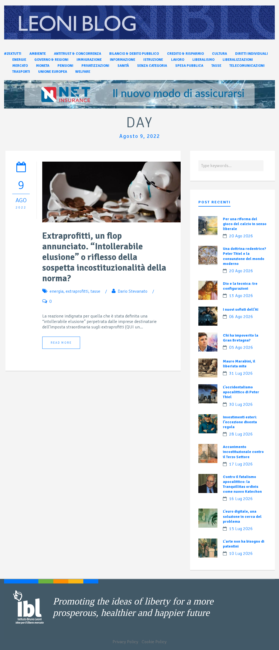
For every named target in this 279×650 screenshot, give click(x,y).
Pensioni (65, 66)
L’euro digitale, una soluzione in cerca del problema (242, 516)
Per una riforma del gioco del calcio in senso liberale (244, 224)
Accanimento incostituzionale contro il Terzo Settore (243, 452)
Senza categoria (152, 66)
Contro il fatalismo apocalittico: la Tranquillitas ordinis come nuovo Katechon (242, 484)
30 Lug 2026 (241, 404)
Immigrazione (89, 60)
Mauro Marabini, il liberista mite (239, 363)
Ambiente (37, 54)
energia (56, 291)
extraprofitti (77, 291)
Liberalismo (203, 60)
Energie (19, 60)
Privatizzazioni (95, 66)
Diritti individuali (251, 54)
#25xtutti (12, 54)
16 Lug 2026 (241, 498)
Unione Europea (52, 71)
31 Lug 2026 (241, 373)
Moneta (42, 66)
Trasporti (21, 71)
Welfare (82, 71)
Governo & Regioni (51, 60)
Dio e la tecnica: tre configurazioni (240, 286)
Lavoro (177, 60)
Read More (61, 342)
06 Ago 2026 (241, 316)
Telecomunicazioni (247, 66)
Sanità (123, 66)
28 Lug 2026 (241, 434)
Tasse (216, 66)
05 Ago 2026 (241, 347)
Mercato (20, 66)
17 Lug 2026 (241, 464)
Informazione (122, 60)
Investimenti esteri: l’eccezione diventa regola (240, 422)
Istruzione (153, 60)
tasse (95, 291)
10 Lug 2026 (241, 553)
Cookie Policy (154, 642)
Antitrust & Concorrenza (77, 54)
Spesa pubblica (189, 66)
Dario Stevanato (132, 291)
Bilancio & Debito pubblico (134, 54)
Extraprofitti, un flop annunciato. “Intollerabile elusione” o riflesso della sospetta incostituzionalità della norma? (104, 257)
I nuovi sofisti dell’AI (240, 309)
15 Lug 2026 (241, 528)
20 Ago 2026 (241, 236)
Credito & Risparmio (185, 54)
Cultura (219, 54)
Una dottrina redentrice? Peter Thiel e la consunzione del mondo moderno (244, 256)
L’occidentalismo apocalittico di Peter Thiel (241, 392)
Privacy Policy (125, 642)
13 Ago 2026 (241, 295)
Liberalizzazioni (238, 60)
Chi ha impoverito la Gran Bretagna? (240, 338)
